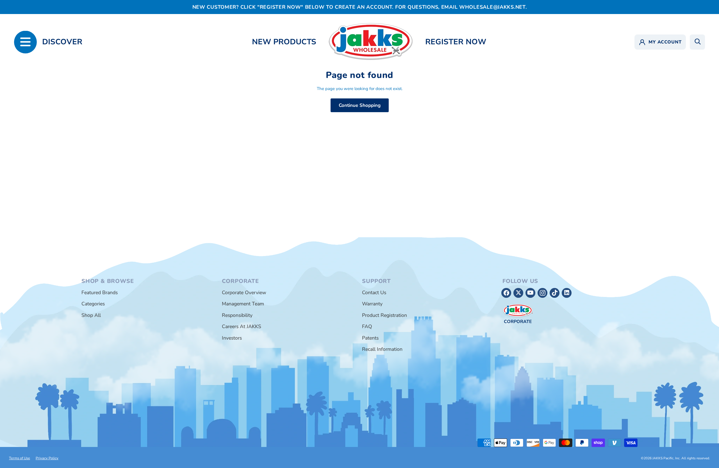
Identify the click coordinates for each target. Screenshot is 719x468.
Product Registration (384, 315)
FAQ (367, 326)
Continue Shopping (360, 105)
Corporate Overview (244, 292)
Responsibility (237, 315)
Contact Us (374, 292)
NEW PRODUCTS (284, 42)
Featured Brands (99, 292)
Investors (232, 338)
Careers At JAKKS (241, 326)
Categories (93, 303)
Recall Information (382, 349)
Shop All (91, 315)
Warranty (372, 303)
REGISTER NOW (455, 42)
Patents (370, 338)
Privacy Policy (47, 458)
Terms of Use (19, 458)
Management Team (243, 303)
